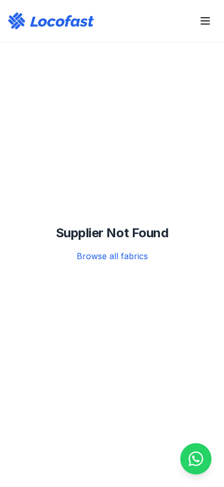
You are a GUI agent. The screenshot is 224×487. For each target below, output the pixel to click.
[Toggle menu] (205, 20)
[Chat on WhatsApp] (195, 458)
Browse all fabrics (112, 256)
